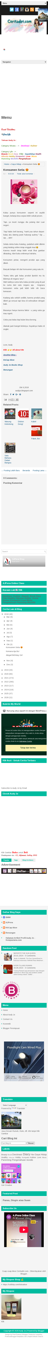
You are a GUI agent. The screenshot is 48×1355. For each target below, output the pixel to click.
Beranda (6, 55)
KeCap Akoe (8, 360)
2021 (6, 678)
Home (6, 164)
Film (5, 598)
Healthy (11, 598)
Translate (21, 1108)
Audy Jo (22, 1331)
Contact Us (7, 1019)
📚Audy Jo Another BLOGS (12, 49)
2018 (6, 614)
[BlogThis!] (12, 399)
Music (30, 600)
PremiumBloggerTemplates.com (16, 1336)
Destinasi (8, 596)
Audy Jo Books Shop (13, 365)
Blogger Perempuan (11, 1028)
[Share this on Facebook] (10, 394)
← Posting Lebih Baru (10, 470)
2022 (6, 682)
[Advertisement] (24, 89)
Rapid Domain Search (35, 1336)
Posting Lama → (40, 470)
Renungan (8, 370)
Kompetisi (15, 600)
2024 (6, 690)
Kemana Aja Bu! (12, 651)
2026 (6, 697)
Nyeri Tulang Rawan (23, 966)
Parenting (22, 602)
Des (8, 664)
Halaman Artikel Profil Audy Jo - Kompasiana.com (20, 939)
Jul (8, 633)
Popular (6, 860)
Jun (8, 629)
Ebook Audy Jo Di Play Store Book (15, 44)
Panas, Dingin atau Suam (16, 1200)
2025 (6, 693)
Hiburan (20, 598)
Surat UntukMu (9, 39)
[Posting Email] (5, 399)
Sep (8, 641)
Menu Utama (23, 39)
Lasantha (38, 1334)
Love (23, 600)
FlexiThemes (16, 1334)
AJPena (9, 922)
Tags (16, 860)
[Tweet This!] (13, 394)
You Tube (34, 39)
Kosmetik (7, 1024)
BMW (8, 917)
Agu (8, 637)
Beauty (25, 596)
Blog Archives (28, 860)
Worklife (31, 602)
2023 (6, 686)
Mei (8, 625)
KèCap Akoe (11, 928)
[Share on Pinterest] (20, 394)
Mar (8, 617)
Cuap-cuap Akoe (31, 49)
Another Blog (9, 355)
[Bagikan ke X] (14, 399)
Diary (38, 596)
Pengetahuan (9, 602)
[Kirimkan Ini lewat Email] (9, 399)
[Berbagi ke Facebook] (17, 399)
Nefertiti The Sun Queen (24, 953)
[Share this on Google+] (17, 394)
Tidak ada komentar (25, 174)
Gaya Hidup (16, 164)
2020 (6, 674)
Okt (8, 644)
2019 (6, 670)
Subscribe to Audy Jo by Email (14, 788)
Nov (8, 661)
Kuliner (17, 596)
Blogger (24, 1274)
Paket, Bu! (35, 439)
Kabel (33, 421)
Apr (8, 621)
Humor (6, 600)
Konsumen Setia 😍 (16, 169)
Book (32, 596)
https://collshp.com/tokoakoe (15, 1284)
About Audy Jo (9, 1015)
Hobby (28, 598)
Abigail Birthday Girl (14, 655)
